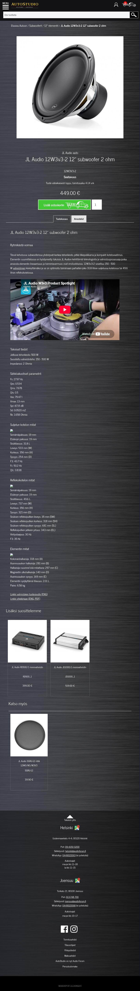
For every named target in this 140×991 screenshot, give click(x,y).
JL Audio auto (70, 152)
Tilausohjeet (70, 945)
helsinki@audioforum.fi (75, 851)
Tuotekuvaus (62, 219)
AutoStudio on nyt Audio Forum (70, 961)
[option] (26, 144)
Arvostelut (79, 219)
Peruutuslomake (69, 966)
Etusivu (15, 25)
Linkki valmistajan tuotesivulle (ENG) (29, 594)
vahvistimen (19, 268)
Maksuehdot (69, 956)
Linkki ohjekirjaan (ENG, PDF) (25, 598)
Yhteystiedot (70, 950)
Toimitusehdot (70, 939)
